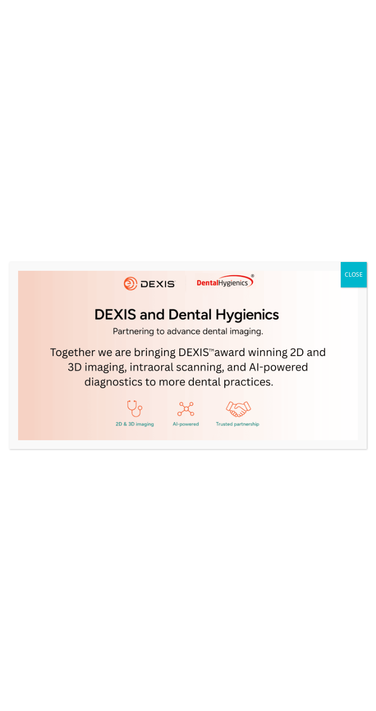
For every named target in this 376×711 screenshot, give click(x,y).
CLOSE (354, 274)
